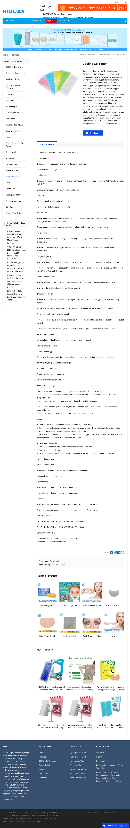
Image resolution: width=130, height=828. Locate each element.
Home (41, 753)
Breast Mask (11, 152)
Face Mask (10, 137)
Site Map (113, 813)
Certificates (44, 774)
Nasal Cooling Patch (78, 778)
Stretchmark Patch (14, 113)
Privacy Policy (103, 813)
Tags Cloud (122, 813)
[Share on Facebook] (112, 553)
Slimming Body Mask (14, 125)
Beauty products (12, 73)
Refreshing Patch (13, 107)
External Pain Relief (13, 213)
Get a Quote (101, 761)
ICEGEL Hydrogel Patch (15, 67)
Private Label (44, 765)
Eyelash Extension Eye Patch (15, 144)
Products (43, 757)
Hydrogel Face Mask (78, 757)
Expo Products (12, 177)
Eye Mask (9, 183)
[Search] (124, 21)
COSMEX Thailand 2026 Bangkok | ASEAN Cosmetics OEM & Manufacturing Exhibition (17, 237)
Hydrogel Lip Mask (77, 761)
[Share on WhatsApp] (122, 553)
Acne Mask (10, 158)
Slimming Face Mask (14, 131)
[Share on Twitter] (115, 553)
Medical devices (12, 79)
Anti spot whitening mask (55, 565)
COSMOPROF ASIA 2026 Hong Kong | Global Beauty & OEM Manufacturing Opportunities (16, 253)
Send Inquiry (95, 133)
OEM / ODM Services (47, 761)
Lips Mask (10, 94)
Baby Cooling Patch (78, 769)
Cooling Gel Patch (13, 195)
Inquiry (99, 757)
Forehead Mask (12, 171)
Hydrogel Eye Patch (78, 753)
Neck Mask (10, 101)
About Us (43, 769)
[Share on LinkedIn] (119, 553)
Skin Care (9, 207)
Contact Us (43, 778)
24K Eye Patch (11, 164)
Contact (124, 3)
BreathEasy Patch (52, 561)
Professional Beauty (14, 201)
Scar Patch (10, 119)
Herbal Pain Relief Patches (13, 86)
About (117, 3)
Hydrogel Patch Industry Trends (15, 224)
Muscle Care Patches (78, 774)
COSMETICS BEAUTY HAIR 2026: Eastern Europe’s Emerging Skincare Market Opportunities (16, 281)
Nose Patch (10, 189)
